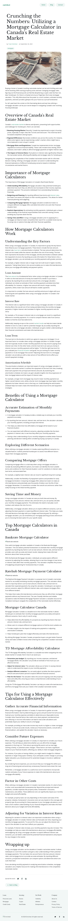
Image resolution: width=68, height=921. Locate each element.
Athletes (37, 901)
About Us (54, 898)
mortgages (10, 48)
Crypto (21, 901)
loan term (17, 250)
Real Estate (22, 904)
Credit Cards (6, 904)
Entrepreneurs (39, 904)
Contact (60, 5)
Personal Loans (7, 898)
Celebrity (38, 898)
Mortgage (6, 901)
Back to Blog (13, 885)
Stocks (21, 898)
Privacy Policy (56, 904)
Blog (51, 5)
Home (43, 5)
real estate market (18, 124)
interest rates (54, 195)
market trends (39, 323)
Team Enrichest (12, 44)
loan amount (12, 276)
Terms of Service (57, 907)
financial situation (24, 350)
